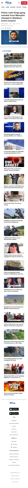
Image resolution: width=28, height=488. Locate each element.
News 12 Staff (4, 23)
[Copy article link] (10, 28)
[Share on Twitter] (8, 28)
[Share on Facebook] (5, 28)
